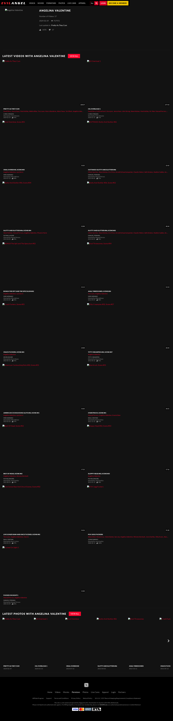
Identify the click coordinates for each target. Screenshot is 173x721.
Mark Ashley (24, 111)
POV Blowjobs (8, 478)
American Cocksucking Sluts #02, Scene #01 (21, 413)
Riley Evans (159, 537)
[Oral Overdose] (80, 641)
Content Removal (135, 705)
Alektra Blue (33, 111)
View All (74, 56)
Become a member (118, 3)
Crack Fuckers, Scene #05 (13, 352)
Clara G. (26, 537)
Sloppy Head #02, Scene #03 (99, 473)
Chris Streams (8, 114)
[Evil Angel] (13, 3)
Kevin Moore (8, 357)
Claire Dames (109, 537)
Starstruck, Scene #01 (97, 413)
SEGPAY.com (104, 705)
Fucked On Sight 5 (10, 595)
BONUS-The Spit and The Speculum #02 (18, 291)
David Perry (7, 111)
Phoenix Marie (42, 233)
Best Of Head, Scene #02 (12, 473)
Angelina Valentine (79, 111)
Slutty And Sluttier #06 (107, 666)
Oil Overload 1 (94, 109)
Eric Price (111, 172)
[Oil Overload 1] (49, 641)
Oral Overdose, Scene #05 (14, 169)
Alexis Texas (61, 111)
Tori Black (69, 111)
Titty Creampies (93, 357)
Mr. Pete (152, 111)
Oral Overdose (72, 666)
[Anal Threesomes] (143, 641)
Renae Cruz (100, 537)
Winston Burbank (22, 476)
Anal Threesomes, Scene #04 (99, 291)
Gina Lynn (109, 111)
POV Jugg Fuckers (95, 534)
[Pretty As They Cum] (18, 641)
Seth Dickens (148, 172)
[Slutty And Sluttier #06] (112, 641)
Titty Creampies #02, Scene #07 (100, 352)
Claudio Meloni (138, 172)
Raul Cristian (93, 418)
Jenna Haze (16, 111)
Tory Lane (41, 111)
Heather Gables (159, 172)
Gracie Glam (116, 415)
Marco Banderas (50, 111)
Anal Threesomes (136, 666)
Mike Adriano (8, 175)
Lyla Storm (19, 172)
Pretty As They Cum (59, 25)
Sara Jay (117, 537)
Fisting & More (8, 235)
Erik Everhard (101, 111)
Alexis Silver (92, 537)
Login (103, 3)
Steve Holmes (135, 111)
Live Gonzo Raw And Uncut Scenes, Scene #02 (21, 534)
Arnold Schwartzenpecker (124, 172)
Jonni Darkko (150, 537)
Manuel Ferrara (161, 111)
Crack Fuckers (166, 666)
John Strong (126, 111)
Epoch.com (43, 705)
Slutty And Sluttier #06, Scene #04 (17, 230)
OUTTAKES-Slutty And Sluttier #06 (102, 169)
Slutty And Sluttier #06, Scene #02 (102, 230)
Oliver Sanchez (93, 172)
